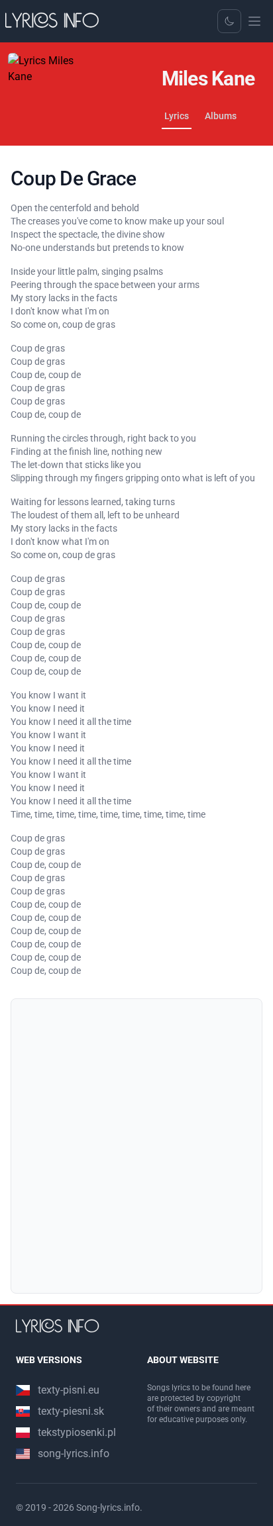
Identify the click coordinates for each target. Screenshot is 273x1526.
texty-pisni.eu (68, 1390)
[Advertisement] (136, 1146)
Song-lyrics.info (108, 1507)
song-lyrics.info (73, 1453)
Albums (221, 116)
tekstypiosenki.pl (77, 1432)
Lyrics (176, 116)
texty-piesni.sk (71, 1411)
